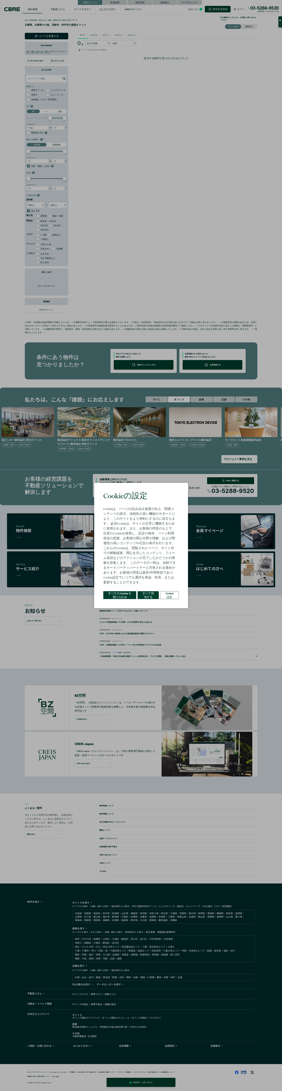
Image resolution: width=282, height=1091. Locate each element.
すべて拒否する (148, 595)
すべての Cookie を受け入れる (119, 595)
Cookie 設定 (169, 595)
